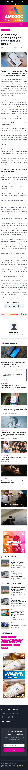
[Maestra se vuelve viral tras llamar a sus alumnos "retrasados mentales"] (14, 517)
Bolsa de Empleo (7, 645)
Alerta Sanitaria (17, 639)
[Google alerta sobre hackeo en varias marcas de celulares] (14, 470)
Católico (4, 647)
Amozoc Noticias (9, 763)
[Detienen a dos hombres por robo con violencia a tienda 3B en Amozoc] (6, 626)
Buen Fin (16, 645)
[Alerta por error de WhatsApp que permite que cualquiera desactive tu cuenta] (14, 399)
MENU (2, 24)
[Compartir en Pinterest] (18, 306)
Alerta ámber (6, 639)
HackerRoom (5, 30)
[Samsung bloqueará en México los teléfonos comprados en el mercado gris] (14, 375)
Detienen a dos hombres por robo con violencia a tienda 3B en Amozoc (19, 625)
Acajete (4, 636)
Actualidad (4, 455)
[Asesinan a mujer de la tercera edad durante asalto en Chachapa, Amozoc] (6, 575)
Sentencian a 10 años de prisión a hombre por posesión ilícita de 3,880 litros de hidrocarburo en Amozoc (18, 614)
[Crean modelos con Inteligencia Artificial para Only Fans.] (14, 447)
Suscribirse (14, 750)
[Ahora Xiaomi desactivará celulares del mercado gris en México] (14, 352)
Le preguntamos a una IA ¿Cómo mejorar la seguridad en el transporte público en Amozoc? (13, 434)
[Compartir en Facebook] (6, 306)
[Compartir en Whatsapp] (14, 306)
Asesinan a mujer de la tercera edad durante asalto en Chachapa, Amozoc (19, 575)
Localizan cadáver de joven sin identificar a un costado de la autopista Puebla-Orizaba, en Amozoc (18, 563)
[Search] (21, 24)
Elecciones (4, 725)
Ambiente (4, 642)
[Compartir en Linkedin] (22, 306)
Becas (18, 642)
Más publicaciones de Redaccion (13, 334)
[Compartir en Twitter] (10, 306)
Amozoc (13, 571)
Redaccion (4, 47)
